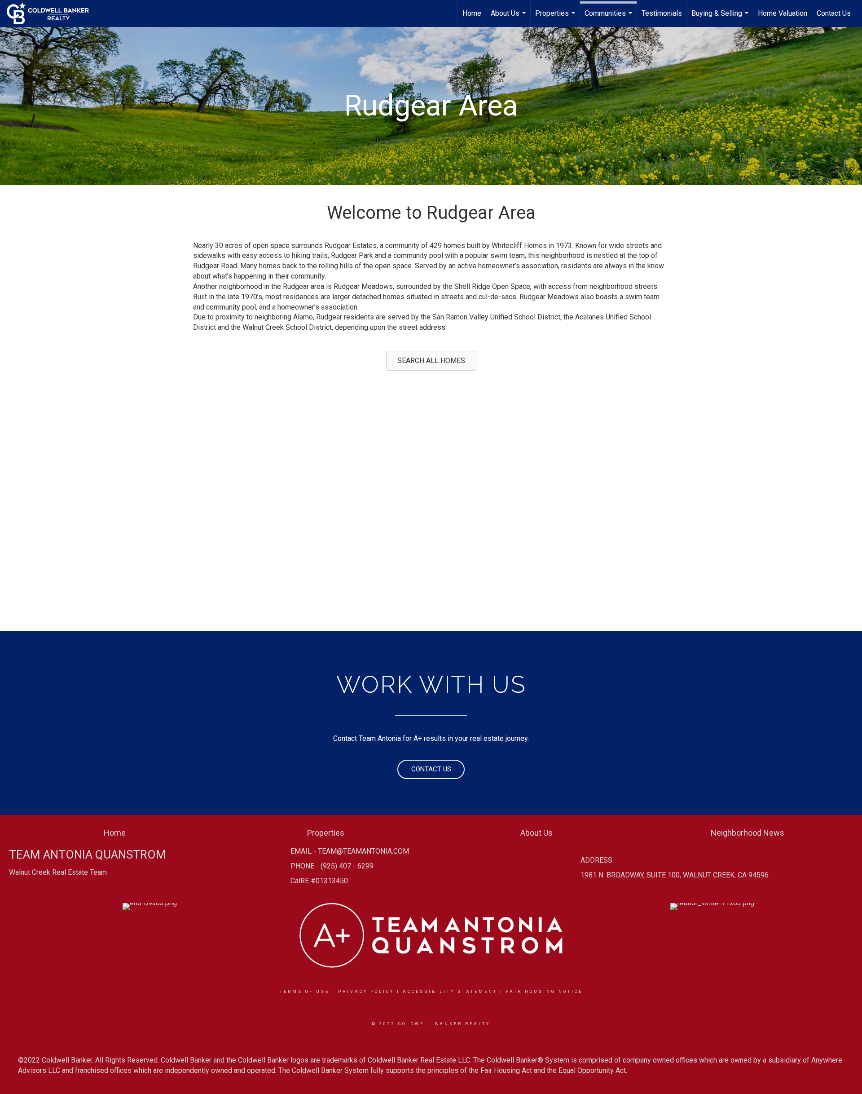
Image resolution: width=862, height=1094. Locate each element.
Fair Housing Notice (544, 991)
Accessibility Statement (450, 991)
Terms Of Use (305, 991)
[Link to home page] (52, 13)
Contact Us (834, 13)
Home (471, 13)
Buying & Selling (721, 18)
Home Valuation (782, 13)
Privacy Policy (366, 991)
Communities (609, 18)
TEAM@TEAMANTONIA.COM (363, 851)
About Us (509, 18)
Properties (556, 18)
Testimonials (662, 13)
